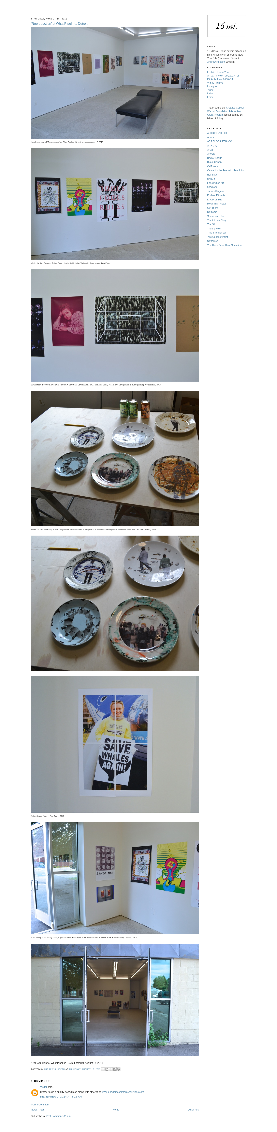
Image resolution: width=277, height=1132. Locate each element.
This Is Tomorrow (216, 232)
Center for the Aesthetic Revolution (226, 170)
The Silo (211, 224)
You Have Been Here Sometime (224, 245)
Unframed (212, 241)
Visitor (43, 1087)
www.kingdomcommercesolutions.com (123, 1092)
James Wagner (215, 191)
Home (116, 1109)
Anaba (211, 137)
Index (210, 93)
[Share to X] (111, 1069)
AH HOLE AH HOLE (218, 133)
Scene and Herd (216, 216)
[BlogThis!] (107, 1069)
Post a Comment (40, 1104)
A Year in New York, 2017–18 (223, 75)
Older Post (193, 1109)
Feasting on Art (215, 183)
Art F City (212, 145)
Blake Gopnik (214, 162)
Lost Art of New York (218, 72)
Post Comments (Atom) (58, 1116)
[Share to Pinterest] (118, 1069)
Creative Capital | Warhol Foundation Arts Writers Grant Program (226, 111)
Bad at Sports (214, 158)
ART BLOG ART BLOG (219, 141)
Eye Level (212, 174)
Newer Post (37, 1109)
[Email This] (103, 1069)
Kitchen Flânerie (216, 195)
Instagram (212, 86)
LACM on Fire (214, 199)
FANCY (211, 178)
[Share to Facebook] (115, 1069)
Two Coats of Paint (217, 237)
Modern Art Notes (216, 203)
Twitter (210, 90)
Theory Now (214, 228)
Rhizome (212, 212)
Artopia (211, 153)
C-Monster (213, 166)
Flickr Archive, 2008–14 (220, 79)
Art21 (210, 149)
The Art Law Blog (216, 220)
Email (210, 97)
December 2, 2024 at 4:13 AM (61, 1096)
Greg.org (212, 187)
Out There (212, 208)
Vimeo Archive (215, 82)
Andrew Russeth (216, 61)
